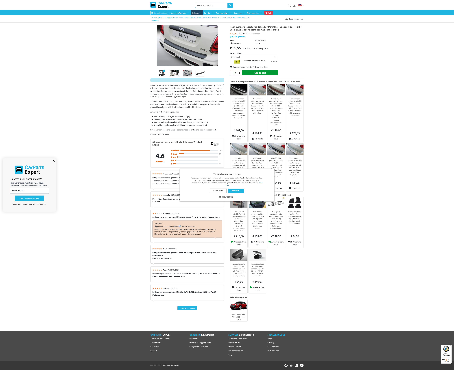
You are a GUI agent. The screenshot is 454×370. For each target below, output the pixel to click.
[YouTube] (302, 365)
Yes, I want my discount (29, 198)
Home (154, 18)
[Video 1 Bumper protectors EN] (174, 73)
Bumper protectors (171, 18)
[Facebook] (286, 365)
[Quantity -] (231, 72)
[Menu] (450, 346)
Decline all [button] (218, 191)
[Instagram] (291, 365)
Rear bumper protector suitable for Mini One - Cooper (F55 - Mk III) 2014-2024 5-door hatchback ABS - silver (257, 106)
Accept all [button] (236, 191)
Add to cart (260, 72)
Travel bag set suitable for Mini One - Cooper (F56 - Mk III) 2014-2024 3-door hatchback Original (239, 219)
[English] (301, 5)
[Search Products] (230, 5)
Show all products (160, 13)
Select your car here (296, 19)
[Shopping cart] (289, 5)
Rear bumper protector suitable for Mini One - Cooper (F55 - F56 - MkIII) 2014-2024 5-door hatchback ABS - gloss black (295, 106)
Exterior (160, 18)
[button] (227, 196)
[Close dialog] (54, 161)
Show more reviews (187, 308)
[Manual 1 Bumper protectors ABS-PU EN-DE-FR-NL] (162, 73)
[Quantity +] (239, 72)
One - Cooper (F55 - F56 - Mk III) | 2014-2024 (238, 316)
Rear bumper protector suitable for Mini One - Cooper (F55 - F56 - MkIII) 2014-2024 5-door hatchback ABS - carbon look (257, 165)
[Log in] (294, 5)
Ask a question (238, 36)
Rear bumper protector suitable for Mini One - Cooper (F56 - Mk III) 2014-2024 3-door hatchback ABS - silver (239, 165)
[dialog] (227, 185)
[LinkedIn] (296, 365)
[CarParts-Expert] (161, 5)
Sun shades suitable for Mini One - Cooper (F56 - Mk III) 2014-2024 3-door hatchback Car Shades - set (257, 219)
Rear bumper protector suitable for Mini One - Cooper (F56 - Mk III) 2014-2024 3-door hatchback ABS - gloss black (276, 165)
